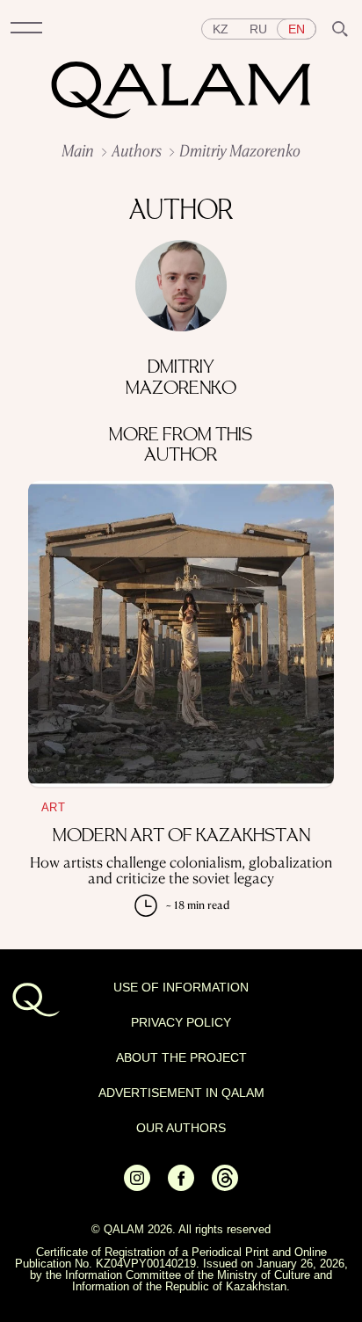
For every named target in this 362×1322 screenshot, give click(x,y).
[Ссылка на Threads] (225, 1187)
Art (53, 807)
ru (258, 29)
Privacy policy (181, 1022)
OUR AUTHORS (181, 1128)
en (296, 29)
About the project (181, 1057)
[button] (26, 29)
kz (220, 29)
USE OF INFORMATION (181, 987)
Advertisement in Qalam (181, 1092)
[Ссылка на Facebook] (181, 1187)
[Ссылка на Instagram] (137, 1187)
